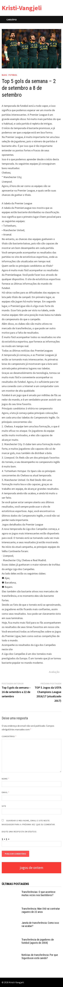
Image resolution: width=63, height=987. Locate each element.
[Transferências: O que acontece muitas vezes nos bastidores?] (10, 892)
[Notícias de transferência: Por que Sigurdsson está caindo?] (10, 955)
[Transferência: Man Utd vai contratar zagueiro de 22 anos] (10, 909)
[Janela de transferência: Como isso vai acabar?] (10, 923)
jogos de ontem (31, 867)
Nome (5, 778)
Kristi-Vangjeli (22, 8)
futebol (12, 75)
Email (5, 792)
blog (4, 75)
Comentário (9, 736)
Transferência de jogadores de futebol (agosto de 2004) (38, 941)
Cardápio (11, 19)
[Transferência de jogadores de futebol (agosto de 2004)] (10, 940)
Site (4, 806)
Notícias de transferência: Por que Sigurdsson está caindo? (40, 956)
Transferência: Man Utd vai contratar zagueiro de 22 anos (41, 910)
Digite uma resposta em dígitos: (19, 831)
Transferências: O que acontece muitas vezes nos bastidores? (38, 893)
